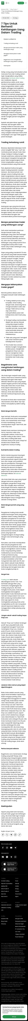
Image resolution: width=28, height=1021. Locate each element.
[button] (14, 39)
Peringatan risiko (5, 994)
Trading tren (5, 580)
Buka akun (20, 3)
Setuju (14, 1017)
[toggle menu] (26, 3)
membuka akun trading (16, 78)
